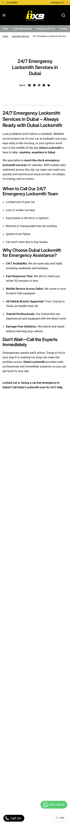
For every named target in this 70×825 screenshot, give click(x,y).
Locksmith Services (22, 28)
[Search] (63, 15)
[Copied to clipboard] (49, 85)
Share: (22, 85)
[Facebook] (30, 85)
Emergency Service (45, 28)
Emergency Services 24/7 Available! (37, 2)
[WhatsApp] (44, 85)
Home (5, 28)
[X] (34, 85)
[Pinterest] (39, 85)
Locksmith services (20, 36)
